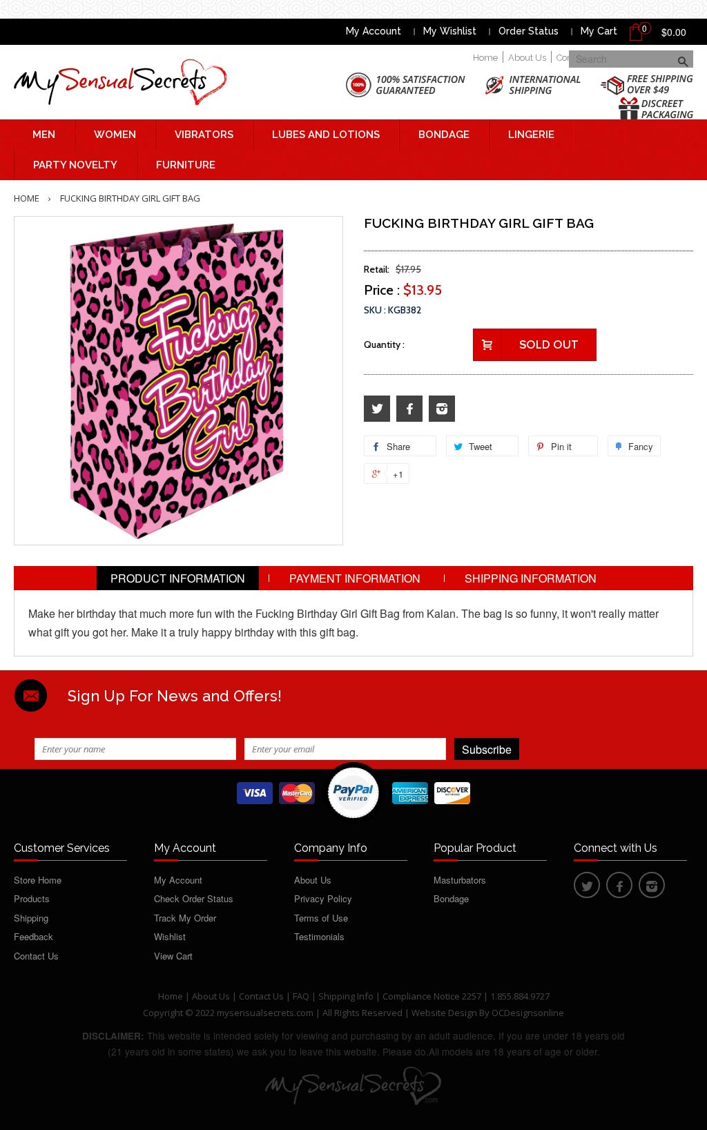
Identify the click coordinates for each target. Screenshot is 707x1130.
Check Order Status (193, 898)
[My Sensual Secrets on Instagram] (442, 409)
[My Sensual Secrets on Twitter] (377, 409)
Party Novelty (75, 165)
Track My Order (185, 917)
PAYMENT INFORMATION (354, 578)
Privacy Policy (323, 898)
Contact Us (36, 955)
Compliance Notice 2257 (432, 996)
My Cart (599, 31)
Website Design (444, 1012)
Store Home (37, 879)
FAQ (301, 996)
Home (485, 57)
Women (115, 134)
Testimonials (319, 936)
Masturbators (460, 879)
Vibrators (204, 134)
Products (32, 898)
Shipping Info (346, 996)
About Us (527, 57)
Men (43, 134)
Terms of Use (321, 917)
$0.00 (673, 32)
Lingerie (531, 134)
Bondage (443, 134)
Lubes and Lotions (326, 134)
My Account (373, 31)
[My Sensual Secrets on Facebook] (409, 409)
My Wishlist (449, 31)
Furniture (185, 165)
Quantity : (384, 344)
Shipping (31, 917)
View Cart (173, 955)
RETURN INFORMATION (354, 602)
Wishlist (170, 936)
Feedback (33, 936)
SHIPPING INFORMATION (531, 578)
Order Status (528, 31)
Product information (177, 578)
